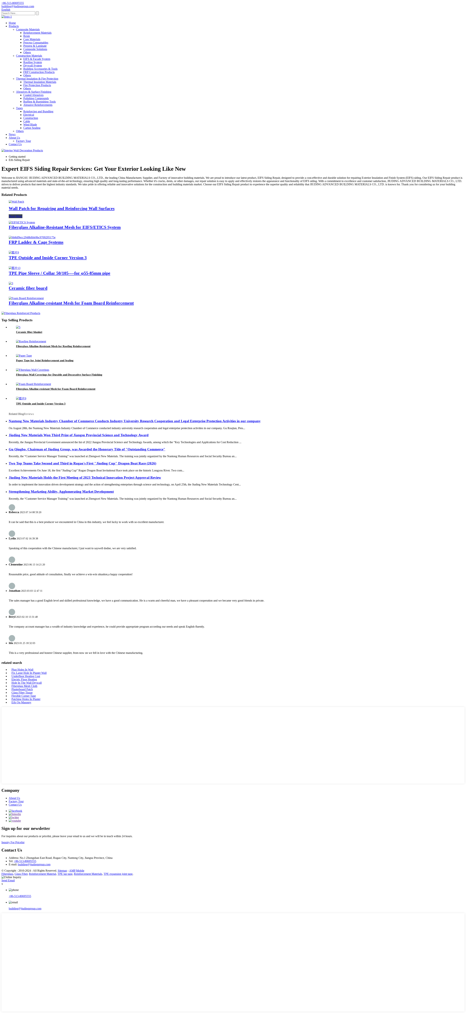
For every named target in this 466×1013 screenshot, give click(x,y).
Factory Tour (23, 141)
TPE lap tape (65, 873)
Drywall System (32, 65)
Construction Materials (29, 55)
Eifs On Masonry (21, 702)
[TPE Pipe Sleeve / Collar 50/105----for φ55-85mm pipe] (14, 268)
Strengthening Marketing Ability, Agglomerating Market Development (61, 491)
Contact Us (15, 144)
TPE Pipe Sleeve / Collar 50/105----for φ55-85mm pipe (59, 273)
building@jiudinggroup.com (34, 864)
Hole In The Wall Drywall (26, 682)
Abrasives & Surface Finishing (33, 91)
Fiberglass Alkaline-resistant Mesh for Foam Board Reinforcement (71, 303)
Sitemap (62, 870)
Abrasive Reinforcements (37, 104)
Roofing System (32, 62)
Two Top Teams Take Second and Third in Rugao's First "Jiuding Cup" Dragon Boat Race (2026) (82, 463)
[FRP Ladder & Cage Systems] (32, 237)
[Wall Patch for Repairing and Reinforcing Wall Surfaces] (16, 201)
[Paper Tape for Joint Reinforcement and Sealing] (24, 355)
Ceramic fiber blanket (29, 332)
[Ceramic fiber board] (11, 283)
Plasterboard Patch (22, 689)
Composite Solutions (35, 49)
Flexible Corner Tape (23, 695)
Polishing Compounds (36, 98)
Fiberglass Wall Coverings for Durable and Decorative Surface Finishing (59, 374)
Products (14, 26)
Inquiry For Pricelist (12, 842)
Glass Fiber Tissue (22, 692)
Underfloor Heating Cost (25, 676)
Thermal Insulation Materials (39, 81)
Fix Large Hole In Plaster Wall (29, 672)
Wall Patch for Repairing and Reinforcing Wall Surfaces (61, 208)
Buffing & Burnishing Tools (39, 101)
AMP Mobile (76, 870)
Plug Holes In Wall (22, 669)
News (12, 134)
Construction (30, 118)
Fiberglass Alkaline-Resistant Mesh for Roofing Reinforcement (53, 346)
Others (27, 52)
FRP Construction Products (39, 72)
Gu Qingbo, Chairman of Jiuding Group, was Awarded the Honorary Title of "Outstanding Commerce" (87, 449)
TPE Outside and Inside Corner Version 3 (48, 257)
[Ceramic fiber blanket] (18, 327)
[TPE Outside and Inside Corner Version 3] (14, 252)
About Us (14, 137)
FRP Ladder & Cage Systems (36, 242)
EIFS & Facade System (36, 58)
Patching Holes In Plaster (25, 699)
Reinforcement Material (42, 873)
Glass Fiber (21, 873)
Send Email (8, 880)
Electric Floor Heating (24, 679)
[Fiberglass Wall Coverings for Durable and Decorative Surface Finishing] (32, 369)
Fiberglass (7, 873)
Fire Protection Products (37, 85)
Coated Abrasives (33, 95)
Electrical (28, 114)
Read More (15, 216)
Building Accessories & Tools (40, 68)
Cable (26, 121)
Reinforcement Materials (37, 32)
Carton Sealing (31, 127)
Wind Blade (30, 124)
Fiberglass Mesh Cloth (24, 686)
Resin (26, 36)
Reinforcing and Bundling (38, 111)
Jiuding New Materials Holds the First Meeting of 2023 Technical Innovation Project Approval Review (85, 477)
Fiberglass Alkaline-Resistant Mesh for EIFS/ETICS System (65, 227)
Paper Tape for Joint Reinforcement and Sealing (45, 360)
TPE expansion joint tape (118, 873)
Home (12, 22)
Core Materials (31, 39)
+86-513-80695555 (25, 861)
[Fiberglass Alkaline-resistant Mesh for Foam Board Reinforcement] (26, 298)
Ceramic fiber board (28, 288)
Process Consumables (35, 42)
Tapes (19, 108)
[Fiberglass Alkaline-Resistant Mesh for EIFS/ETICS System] (22, 222)
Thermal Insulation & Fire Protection (37, 78)
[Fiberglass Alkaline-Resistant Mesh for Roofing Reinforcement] (31, 341)
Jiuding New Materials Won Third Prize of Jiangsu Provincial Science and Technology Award (79, 435)
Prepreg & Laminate (35, 45)
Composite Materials (28, 29)
